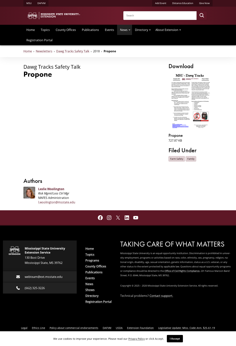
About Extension (166, 30)
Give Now (204, 3)
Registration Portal (39, 40)
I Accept (175, 338)
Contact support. (161, 296)
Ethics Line (38, 328)
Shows (90, 290)
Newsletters (44, 51)
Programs (92, 260)
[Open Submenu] (129, 30)
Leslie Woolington (51, 189)
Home (30, 30)
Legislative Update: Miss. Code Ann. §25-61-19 (186, 328)
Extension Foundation (140, 328)
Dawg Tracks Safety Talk (72, 51)
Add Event (160, 3)
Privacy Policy (136, 338)
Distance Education (182, 3)
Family (191, 158)
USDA (119, 328)
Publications (90, 30)
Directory (141, 30)
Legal (24, 328)
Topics (45, 30)
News (124, 30)
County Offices (66, 30)
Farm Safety (176, 158)
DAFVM (41, 3)
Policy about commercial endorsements (74, 328)
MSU (29, 3)
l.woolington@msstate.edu (56, 202)
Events (109, 30)
